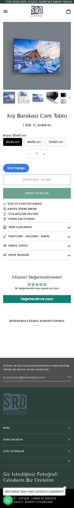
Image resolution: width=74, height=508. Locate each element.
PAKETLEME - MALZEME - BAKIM (28, 236)
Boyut (14, 135)
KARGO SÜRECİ (18, 245)
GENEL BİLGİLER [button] (13, 439)
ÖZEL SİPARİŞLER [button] (13, 451)
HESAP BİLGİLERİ (18, 255)
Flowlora (46, 502)
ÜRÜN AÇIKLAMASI (20, 227)
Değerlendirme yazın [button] (37, 299)
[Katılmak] (67, 377)
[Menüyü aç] (9, 11)
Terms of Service (43, 498)
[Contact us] (8, 500)
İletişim (24, 498)
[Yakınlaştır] (10, 82)
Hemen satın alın (37, 193)
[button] (37, 461)
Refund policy (13, 502)
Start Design (16, 168)
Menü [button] (6, 428)
